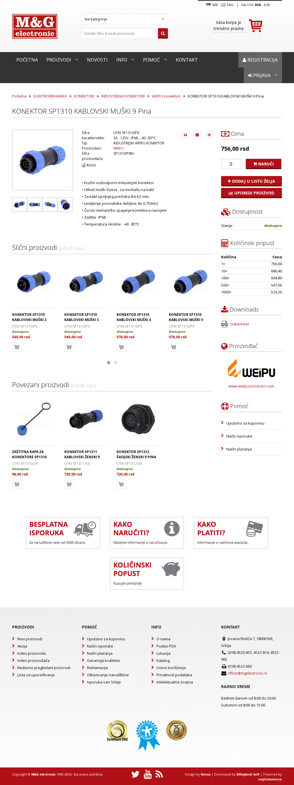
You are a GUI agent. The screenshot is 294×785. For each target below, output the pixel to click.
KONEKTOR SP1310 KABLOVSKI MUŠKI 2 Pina (29, 319)
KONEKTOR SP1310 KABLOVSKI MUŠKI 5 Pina (186, 319)
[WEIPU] (251, 368)
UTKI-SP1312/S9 (129, 463)
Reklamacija (97, 667)
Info (121, 60)
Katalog (163, 660)
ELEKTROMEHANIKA (50, 96)
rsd (258, 5)
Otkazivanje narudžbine (108, 674)
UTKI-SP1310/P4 (129, 326)
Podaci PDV (166, 646)
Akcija (22, 646)
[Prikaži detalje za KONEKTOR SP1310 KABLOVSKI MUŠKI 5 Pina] (190, 282)
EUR (267, 5)
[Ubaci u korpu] (17, 347)
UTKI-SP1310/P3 (77, 326)
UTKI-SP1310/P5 (181, 326)
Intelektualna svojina (174, 682)
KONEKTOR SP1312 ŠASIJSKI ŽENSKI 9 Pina (136, 454)
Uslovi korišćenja (171, 667)
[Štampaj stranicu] (185, 134)
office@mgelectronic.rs (247, 673)
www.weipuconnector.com (251, 386)
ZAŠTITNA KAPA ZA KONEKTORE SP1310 (29, 454)
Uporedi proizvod (253, 193)
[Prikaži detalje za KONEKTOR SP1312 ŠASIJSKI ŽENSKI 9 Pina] (138, 419)
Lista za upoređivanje (36, 674)
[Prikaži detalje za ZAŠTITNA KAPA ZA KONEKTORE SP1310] (34, 419)
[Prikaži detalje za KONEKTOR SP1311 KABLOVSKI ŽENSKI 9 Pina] (86, 419)
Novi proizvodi (29, 638)
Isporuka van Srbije (104, 682)
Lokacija (163, 653)
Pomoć (151, 60)
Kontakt (187, 60)
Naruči (265, 164)
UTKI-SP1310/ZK (25, 463)
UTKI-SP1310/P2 (25, 326)
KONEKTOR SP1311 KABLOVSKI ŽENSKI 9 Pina (82, 457)
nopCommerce (270, 779)
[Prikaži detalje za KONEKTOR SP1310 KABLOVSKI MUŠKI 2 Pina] (34, 282)
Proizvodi (59, 60)
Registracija (262, 60)
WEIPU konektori (166, 96)
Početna (27, 60)
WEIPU (118, 148)
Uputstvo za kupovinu (245, 423)
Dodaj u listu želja (253, 181)
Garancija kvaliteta (103, 660)
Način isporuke (239, 436)
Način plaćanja (239, 449)
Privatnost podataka (174, 674)
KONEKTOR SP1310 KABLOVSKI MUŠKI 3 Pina (81, 319)
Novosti (97, 60)
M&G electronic (43, 774)
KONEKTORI (84, 96)
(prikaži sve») (71, 248)
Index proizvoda (31, 653)
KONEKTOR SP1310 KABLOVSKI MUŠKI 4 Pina (134, 319)
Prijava (261, 75)
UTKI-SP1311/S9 (77, 463)
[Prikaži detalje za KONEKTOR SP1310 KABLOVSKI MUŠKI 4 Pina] (138, 282)
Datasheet (239, 323)
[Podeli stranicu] (209, 134)
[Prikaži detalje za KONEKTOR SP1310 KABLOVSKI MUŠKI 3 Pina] (86, 282)
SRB (214, 5)
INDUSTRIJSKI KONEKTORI (123, 96)
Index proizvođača (33, 660)
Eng (229, 5)
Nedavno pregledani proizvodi (43, 667)
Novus (205, 774)
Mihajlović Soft (248, 774)
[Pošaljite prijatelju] (197, 134)
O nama (163, 638)
